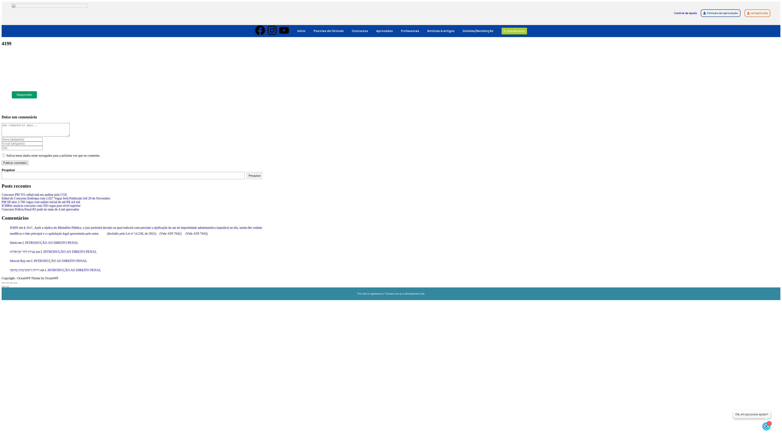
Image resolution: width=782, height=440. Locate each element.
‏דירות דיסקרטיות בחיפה (25, 270)
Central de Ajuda (685, 13)
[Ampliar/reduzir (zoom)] (3, 283)
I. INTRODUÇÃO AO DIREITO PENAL (50, 242)
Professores (410, 31)
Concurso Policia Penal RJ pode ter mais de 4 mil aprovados (40, 209)
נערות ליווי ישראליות (22, 251)
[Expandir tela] (7, 283)
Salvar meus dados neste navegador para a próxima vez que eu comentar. (53, 155)
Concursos (360, 31)
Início (301, 31)
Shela (13, 242)
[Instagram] (272, 31)
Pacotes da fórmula (329, 31)
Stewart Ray (18, 261)
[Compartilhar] (11, 283)
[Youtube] (284, 31)
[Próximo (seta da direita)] (7, 286)
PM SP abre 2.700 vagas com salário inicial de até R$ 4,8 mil (41, 202)
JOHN (14, 227)
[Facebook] (260, 31)
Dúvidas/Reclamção (478, 31)
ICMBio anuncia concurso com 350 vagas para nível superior (41, 205)
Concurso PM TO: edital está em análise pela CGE (34, 194)
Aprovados (384, 31)
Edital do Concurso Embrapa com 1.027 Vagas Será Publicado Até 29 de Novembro (56, 198)
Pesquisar (8, 170)
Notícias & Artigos (441, 31)
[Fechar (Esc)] (15, 283)
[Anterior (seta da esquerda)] (3, 286)
